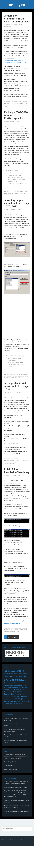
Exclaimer (17, 683)
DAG (21, 673)
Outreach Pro (15, 840)
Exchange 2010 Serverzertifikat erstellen (14, 783)
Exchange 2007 (14, 190)
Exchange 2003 (12, 676)
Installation (22, 683)
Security (6, 696)
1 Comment (7, 122)
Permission (7, 631)
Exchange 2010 (14, 101)
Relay (24, 694)
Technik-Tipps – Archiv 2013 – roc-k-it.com (15, 781)
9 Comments (7, 26)
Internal (6, 685)
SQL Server (18, 696)
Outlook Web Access (9, 105)
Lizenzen (10, 687)
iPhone (19, 685)
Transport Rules (24, 696)
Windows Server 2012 (9, 703)
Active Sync (7, 671)
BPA (14, 673)
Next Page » (14, 637)
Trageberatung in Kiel (9, 765)
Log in (20, 841)
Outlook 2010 (21, 193)
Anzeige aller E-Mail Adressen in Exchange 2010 (16, 386)
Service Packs (12, 696)
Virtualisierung (17, 701)
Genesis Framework (26, 840)
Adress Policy (14, 671)
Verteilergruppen (15, 377)
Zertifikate (18, 703)
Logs (13, 687)
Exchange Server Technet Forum (12, 758)
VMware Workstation (25, 701)
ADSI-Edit (21, 671)
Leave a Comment (8, 211)
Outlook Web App (20, 105)
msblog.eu (17, 4)
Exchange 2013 (23, 101)
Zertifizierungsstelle (9, 705)
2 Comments (7, 394)
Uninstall (6, 699)
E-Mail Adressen (15, 460)
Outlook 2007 (13, 193)
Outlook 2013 (6, 691)
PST (13, 694)
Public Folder (19, 462)
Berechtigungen (15, 374)
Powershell (7, 106)
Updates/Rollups (16, 699)
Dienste (6, 676)
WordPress (15, 841)
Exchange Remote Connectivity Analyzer (14, 754)
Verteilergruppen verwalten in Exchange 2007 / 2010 (17, 203)
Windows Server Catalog (10, 769)
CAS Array (17, 673)
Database (25, 673)
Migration (7, 689)
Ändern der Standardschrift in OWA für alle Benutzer (17, 18)
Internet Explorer (13, 685)
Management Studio (23, 687)
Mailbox (6, 462)
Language (7, 193)
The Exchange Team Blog (10, 762)
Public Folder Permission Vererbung (16, 471)
